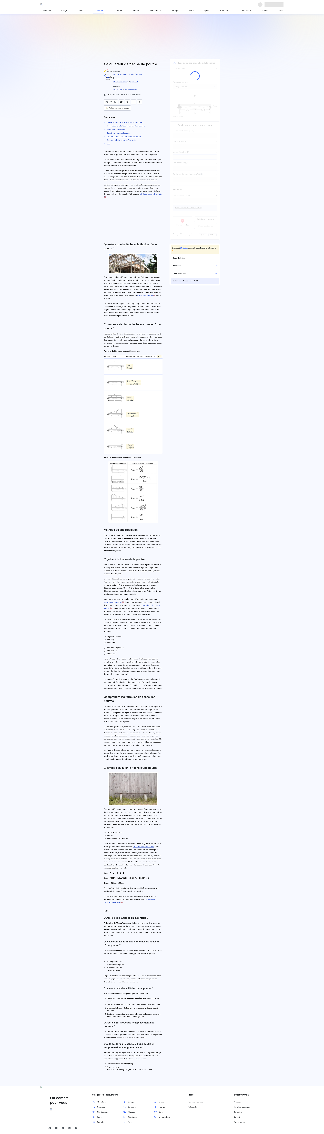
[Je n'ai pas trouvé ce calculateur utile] (115, 101)
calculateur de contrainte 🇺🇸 (114, 602)
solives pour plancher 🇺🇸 (146, 295)
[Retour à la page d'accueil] (52, 4)
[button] (195, 249)
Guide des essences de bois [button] (143, 847)
